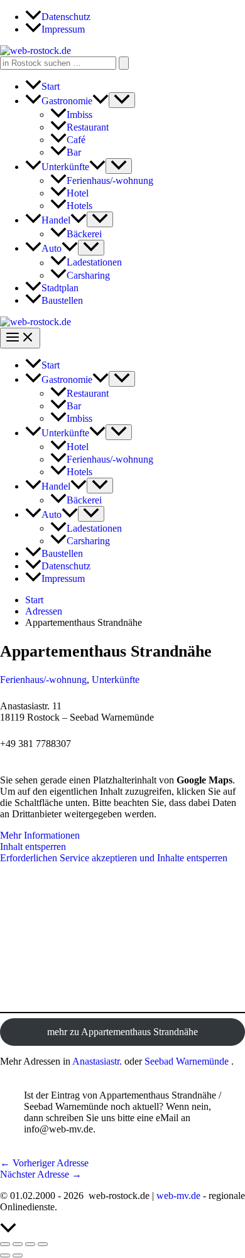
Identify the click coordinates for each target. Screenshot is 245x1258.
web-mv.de (178, 1195)
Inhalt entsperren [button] (33, 846)
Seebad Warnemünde (186, 1061)
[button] (100, 100)
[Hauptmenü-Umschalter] (20, 338)
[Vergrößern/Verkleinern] (5, 1244)
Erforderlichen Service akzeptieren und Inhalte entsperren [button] (113, 857)
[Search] (124, 63)
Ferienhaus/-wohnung (43, 679)
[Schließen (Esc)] (43, 1244)
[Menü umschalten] (122, 100)
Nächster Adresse (41, 1174)
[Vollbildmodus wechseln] (18, 1244)
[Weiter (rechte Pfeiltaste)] (18, 1255)
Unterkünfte (115, 679)
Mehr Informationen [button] (40, 835)
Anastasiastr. (97, 1061)
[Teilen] (30, 1244)
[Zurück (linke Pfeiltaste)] (5, 1255)
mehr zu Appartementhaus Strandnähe (122, 1031)
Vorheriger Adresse (44, 1163)
